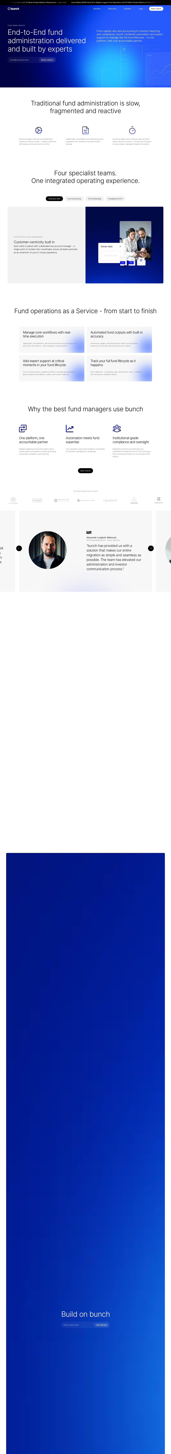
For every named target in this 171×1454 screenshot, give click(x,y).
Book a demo (47, 60)
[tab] (54, 198)
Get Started (101, 1325)
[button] (99, 8)
